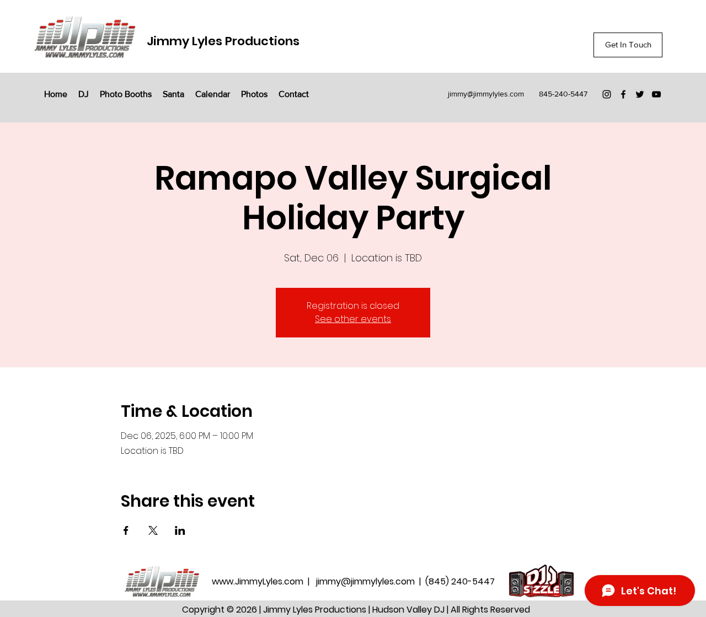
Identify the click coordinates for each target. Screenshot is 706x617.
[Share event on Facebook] (126, 530)
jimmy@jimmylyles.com (486, 93)
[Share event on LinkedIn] (180, 530)
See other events (353, 319)
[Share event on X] (153, 530)
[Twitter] (639, 94)
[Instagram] (606, 94)
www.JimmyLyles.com (259, 581)
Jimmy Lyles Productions (223, 41)
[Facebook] (623, 94)
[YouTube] (656, 94)
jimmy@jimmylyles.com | (370, 581)
